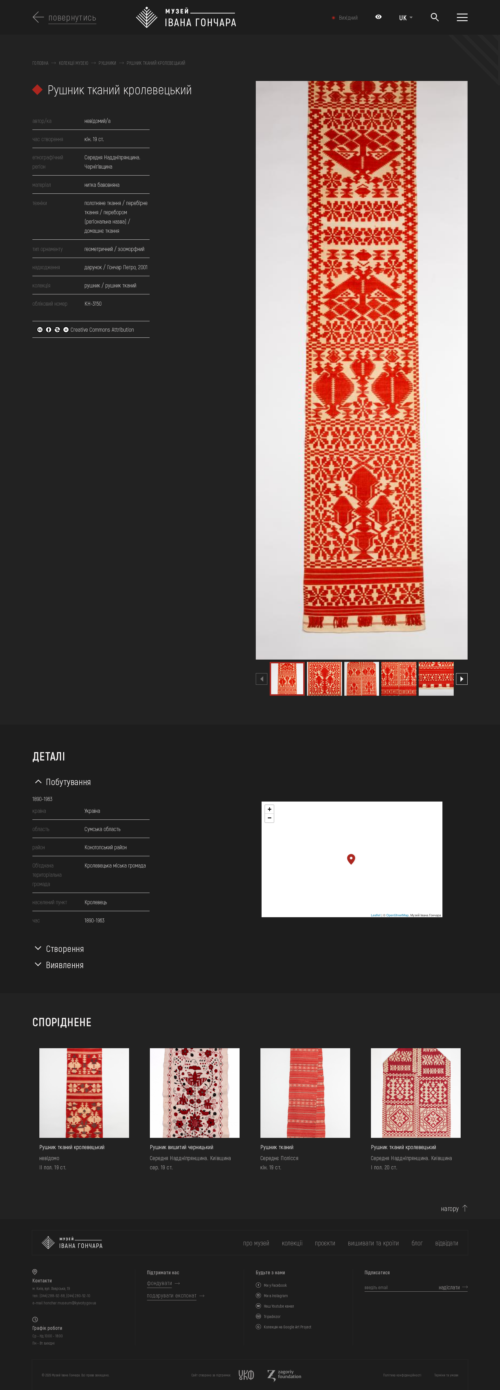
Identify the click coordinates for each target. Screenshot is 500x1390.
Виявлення (65, 964)
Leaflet (375, 915)
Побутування (68, 781)
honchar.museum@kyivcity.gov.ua (70, 1302)
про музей (256, 1242)
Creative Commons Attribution (101, 329)
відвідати (446, 1242)
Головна (40, 63)
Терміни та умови (446, 1375)
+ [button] (269, 809)
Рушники (107, 63)
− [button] (269, 818)
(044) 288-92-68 (52, 1295)
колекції (292, 1242)
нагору (450, 1208)
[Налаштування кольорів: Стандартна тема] (378, 17)
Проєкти (325, 1242)
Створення (65, 948)
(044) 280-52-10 (78, 1295)
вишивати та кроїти (373, 1242)
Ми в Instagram (276, 1295)
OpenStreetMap (397, 915)
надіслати (449, 1287)
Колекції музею (73, 63)
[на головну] (72, 1242)
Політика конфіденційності (402, 1375)
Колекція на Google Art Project (287, 1326)
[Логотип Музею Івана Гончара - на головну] (217, 17)
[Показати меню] (462, 17)
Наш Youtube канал (279, 1306)
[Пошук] (435, 17)
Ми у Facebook (275, 1285)
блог (417, 1242)
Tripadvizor (272, 1316)
